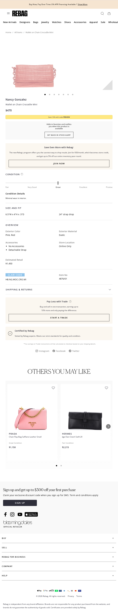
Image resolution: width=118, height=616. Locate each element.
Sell (4, 547)
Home (8, 32)
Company (7, 566)
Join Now (59, 163)
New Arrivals (9, 22)
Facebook (60, 351)
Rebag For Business (14, 557)
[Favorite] (53, 388)
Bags (35, 22)
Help (4, 575)
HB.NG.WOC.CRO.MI (16, 279)
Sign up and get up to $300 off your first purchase (39, 490)
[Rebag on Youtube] (20, 514)
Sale (103, 22)
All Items (18, 32)
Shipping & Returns (19, 289)
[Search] (102, 13)
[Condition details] (22, 174)
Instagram (44, 351)
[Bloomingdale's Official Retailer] (17, 523)
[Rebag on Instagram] (12, 514)
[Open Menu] (8, 13)
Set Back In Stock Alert (59, 135)
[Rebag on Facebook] (5, 514)
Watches (56, 22)
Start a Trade (59, 317)
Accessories (80, 22)
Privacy (71, 596)
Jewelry (45, 22)
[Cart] (109, 13)
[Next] (108, 426)
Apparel (93, 22)
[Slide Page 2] (61, 465)
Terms (79, 596)
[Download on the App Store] (31, 514)
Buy (4, 538)
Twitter (75, 351)
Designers (25, 22)
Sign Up (20, 502)
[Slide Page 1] (56, 465)
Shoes (67, 22)
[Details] (70, 301)
